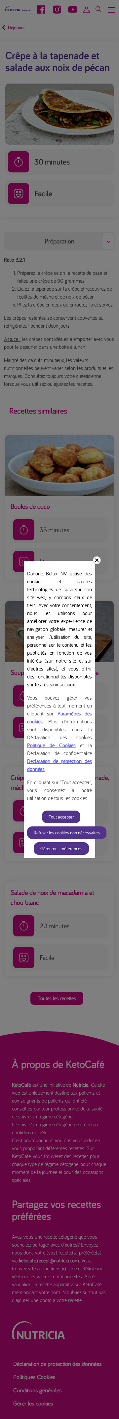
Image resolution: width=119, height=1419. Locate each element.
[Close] (97, 560)
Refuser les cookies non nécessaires (67, 833)
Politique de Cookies (51, 745)
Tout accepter (61, 817)
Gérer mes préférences (61, 849)
